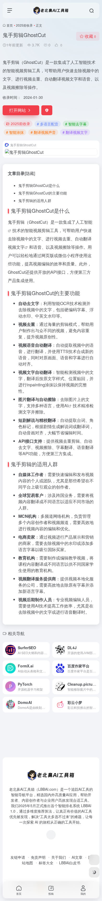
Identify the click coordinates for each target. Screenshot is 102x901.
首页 (10, 25)
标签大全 (46, 862)
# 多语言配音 (47, 123)
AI (66, 406)
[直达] (47, 650)
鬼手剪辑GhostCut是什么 (39, 185)
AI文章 (77, 857)
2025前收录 (24, 25)
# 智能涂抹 (15, 132)
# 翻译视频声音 (43, 132)
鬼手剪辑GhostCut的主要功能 (42, 193)
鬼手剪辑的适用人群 (34, 200)
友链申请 (17, 857)
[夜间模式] (94, 872)
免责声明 (38, 857)
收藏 (90, 36)
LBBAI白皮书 (69, 862)
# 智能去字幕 (76, 123)
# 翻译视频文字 (75, 132)
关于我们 (58, 857)
